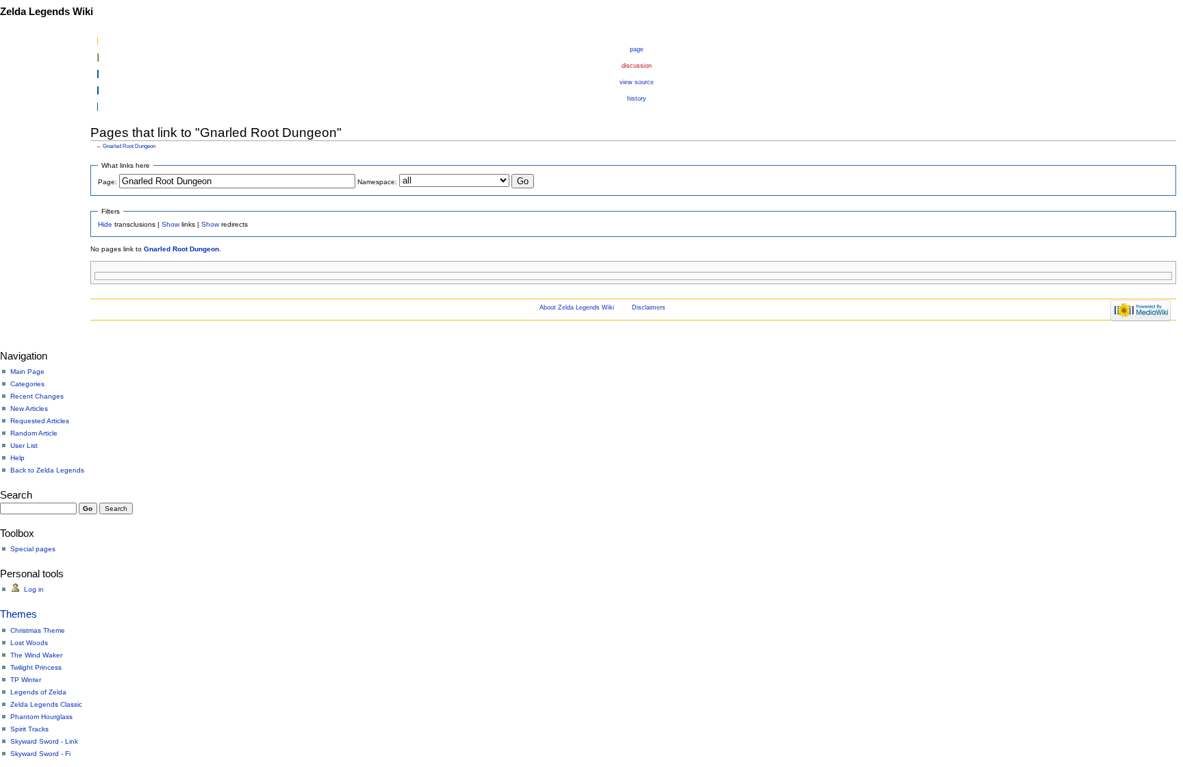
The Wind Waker (36, 655)
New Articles (29, 408)
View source (637, 82)
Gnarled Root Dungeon (129, 145)
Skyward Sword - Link (44, 741)
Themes (18, 614)
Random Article (34, 433)
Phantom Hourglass (41, 716)
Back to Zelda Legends (47, 470)
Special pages (32, 549)
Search (16, 495)
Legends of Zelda (38, 692)
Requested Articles (39, 421)
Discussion (637, 65)
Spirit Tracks (29, 729)
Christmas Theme (37, 630)
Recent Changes (37, 396)
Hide (105, 224)
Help (17, 458)
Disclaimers (648, 307)
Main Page (27, 371)
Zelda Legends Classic (46, 704)
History (636, 98)
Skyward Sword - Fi (40, 753)
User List (24, 445)
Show (170, 224)
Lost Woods (29, 642)
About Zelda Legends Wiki (576, 307)
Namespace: (377, 182)
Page (637, 49)
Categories (27, 384)
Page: (107, 182)
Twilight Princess (36, 667)
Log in (34, 589)
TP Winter (25, 679)
